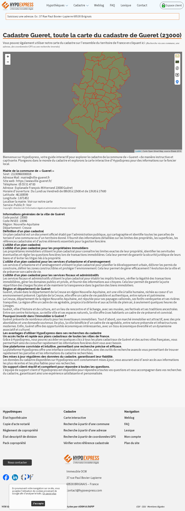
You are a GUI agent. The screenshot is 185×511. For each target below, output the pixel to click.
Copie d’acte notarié (16, 424)
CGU (144, 506)
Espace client (173, 5)
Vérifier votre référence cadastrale (86, 443)
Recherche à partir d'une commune (86, 424)
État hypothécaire (15, 418)
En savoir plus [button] (49, 493)
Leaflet (138, 151)
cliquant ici (137, 43)
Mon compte (132, 437)
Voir (28, 205)
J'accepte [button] (38, 503)
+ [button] (8, 56)
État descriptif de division (20, 437)
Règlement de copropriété (20, 430)
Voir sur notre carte (40, 202)
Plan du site (131, 443)
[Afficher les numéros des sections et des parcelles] (177, 75)
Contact (142, 5)
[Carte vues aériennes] (177, 62)
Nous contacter (17, 463)
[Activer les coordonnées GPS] (177, 68)
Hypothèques (55, 5)
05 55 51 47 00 (27, 184)
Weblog (99, 5)
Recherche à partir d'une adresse (85, 430)
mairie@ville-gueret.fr (35, 177)
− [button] (8, 62)
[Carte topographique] (177, 55)
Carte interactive (75, 418)
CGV (138, 506)
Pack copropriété (14, 443)
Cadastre (79, 5)
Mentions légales (155, 506)
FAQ (112, 5)
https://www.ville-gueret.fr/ (34, 181)
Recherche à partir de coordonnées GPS (90, 437)
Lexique (126, 5)
